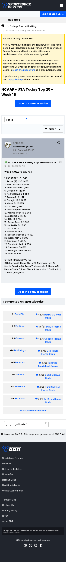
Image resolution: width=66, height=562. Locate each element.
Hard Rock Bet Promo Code (50, 388)
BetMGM (19, 314)
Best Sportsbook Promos (33, 410)
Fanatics (20, 362)
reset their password (23, 69)
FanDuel (19, 326)
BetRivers (20, 398)
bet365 (20, 374)
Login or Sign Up (51, 13)
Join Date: (18, 150)
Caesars (19, 338)
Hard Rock (20, 386)
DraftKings (20, 350)
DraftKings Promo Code (50, 352)
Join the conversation (33, 103)
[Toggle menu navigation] (61, 5)
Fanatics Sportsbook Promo (48, 364)
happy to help (15, 79)
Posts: (16, 153)
